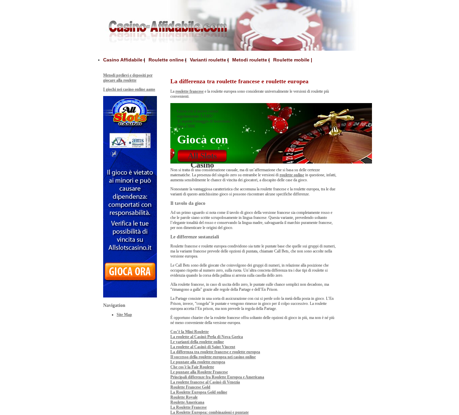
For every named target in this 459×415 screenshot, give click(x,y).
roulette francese (189, 91)
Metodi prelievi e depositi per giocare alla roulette (128, 78)
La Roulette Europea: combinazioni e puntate (209, 412)
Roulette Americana (187, 402)
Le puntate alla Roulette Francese (199, 372)
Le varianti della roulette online (197, 341)
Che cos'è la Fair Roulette (192, 367)
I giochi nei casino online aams (129, 89)
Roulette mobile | (292, 59)
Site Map (124, 314)
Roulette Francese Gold (190, 387)
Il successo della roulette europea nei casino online (213, 357)
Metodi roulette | (251, 59)
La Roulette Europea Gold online (198, 392)
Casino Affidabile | (124, 59)
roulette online (292, 175)
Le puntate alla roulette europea (197, 362)
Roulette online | (167, 59)
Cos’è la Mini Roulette (189, 331)
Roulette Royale (184, 397)
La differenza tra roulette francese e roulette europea (215, 352)
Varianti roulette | (209, 59)
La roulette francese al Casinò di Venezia (205, 382)
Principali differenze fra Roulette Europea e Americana (217, 377)
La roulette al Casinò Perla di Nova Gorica (206, 336)
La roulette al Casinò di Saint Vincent (202, 346)
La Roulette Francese (188, 407)
